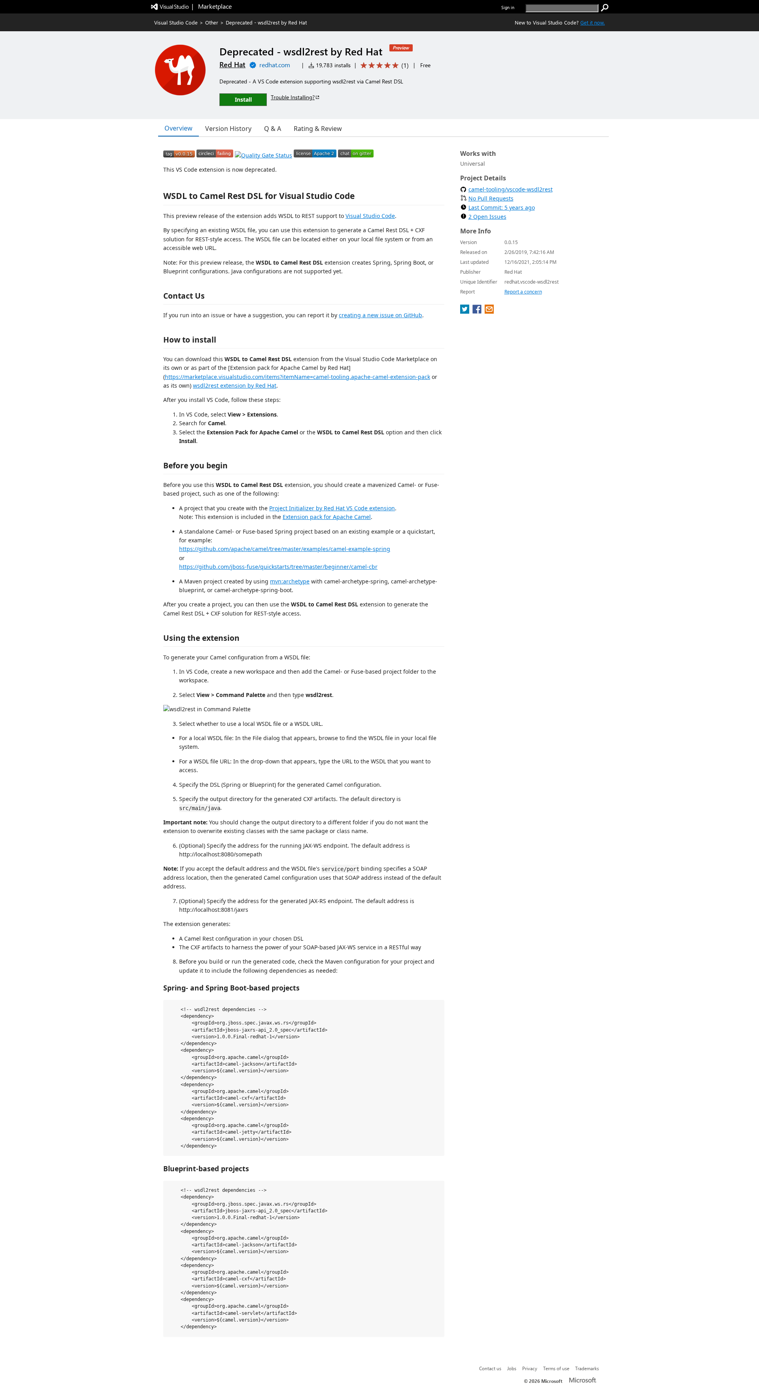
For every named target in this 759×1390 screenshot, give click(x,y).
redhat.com (274, 65)
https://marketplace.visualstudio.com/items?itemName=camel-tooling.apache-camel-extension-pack (297, 377)
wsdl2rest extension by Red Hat (234, 385)
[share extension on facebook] (478, 311)
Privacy (529, 1368)
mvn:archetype (290, 581)
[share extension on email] (489, 311)
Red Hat (232, 64)
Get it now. (592, 22)
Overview (178, 128)
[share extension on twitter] (465, 311)
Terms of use (556, 1368)
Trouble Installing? (293, 97)
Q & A (272, 128)
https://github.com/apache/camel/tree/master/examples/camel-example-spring (284, 549)
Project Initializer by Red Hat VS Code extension (332, 508)
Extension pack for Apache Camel (327, 517)
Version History (228, 128)
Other (211, 22)
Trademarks (587, 1368)
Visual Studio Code (176, 22)
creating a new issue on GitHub (380, 315)
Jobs (511, 1368)
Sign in (507, 7)
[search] (605, 8)
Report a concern (523, 291)
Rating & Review (318, 128)
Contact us (490, 1368)
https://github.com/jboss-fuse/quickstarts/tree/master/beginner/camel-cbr (278, 566)
